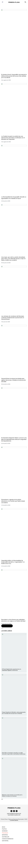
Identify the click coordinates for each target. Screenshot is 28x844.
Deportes (5, 834)
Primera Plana (14, 2)
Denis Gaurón (14, 820)
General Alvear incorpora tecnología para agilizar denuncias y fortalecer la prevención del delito (13, 380)
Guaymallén (5, 836)
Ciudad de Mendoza (7, 838)
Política (4, 829)
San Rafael (5, 840)
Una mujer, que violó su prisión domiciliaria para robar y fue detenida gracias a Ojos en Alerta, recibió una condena (13, 258)
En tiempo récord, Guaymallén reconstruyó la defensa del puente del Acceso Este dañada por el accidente (14, 76)
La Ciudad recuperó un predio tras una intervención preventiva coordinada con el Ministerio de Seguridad (13, 137)
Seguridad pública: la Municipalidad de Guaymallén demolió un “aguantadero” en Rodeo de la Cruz (13, 562)
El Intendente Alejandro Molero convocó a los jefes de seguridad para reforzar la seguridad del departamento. (14, 439)
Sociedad (4, 831)
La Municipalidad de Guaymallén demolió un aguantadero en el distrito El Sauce (13, 197)
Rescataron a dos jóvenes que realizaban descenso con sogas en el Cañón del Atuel (13, 620)
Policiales (5, 832)
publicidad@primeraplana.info (14, 813)
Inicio (3, 827)
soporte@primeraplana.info (14, 814)
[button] (7, 625)
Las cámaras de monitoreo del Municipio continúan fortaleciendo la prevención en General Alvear (12, 317)
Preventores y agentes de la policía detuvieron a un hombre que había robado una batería (13, 501)
